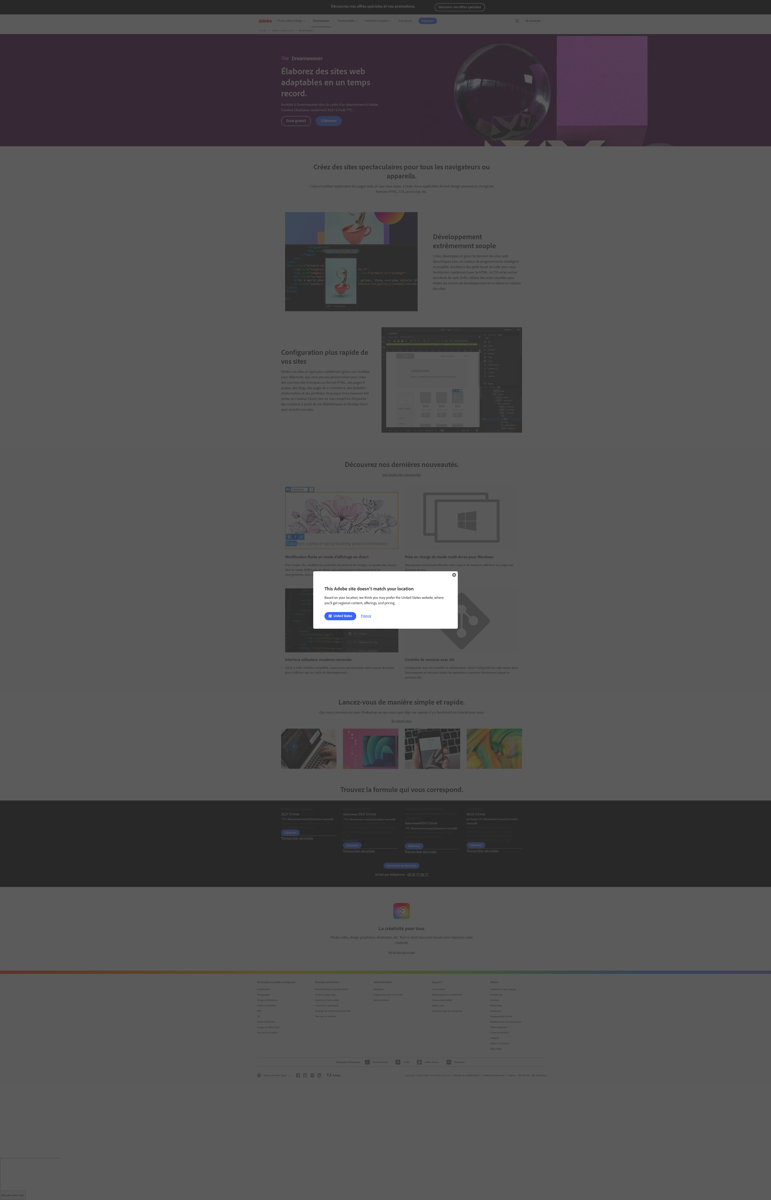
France (366, 616)
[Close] (454, 575)
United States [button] (342, 616)
